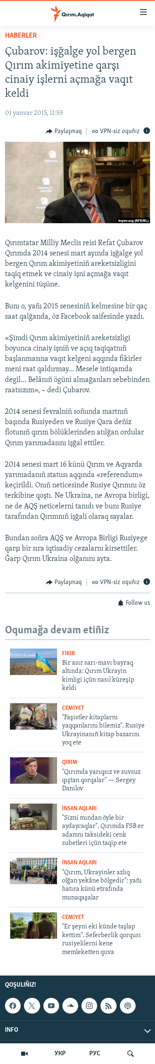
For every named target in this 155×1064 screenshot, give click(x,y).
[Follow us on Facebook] (13, 1006)
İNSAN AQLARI (79, 809)
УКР (60, 1053)
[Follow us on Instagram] (89, 1006)
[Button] (64, 131)
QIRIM (69, 762)
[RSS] (108, 1006)
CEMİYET (73, 708)
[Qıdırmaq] (130, 1053)
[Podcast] (128, 1006)
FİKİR (68, 654)
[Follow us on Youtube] (51, 1006)
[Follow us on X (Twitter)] (32, 1006)
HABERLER (21, 36)
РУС (94, 1053)
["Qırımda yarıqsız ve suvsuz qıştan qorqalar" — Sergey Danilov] (33, 770)
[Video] (24, 1053)
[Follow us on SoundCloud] (70, 1006)
